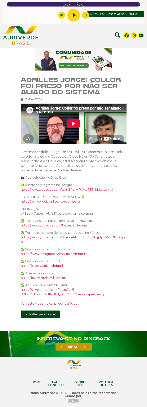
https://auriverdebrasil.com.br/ (43, 278)
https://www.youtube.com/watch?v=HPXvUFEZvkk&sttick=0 (67, 189)
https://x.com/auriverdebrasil (42, 266)
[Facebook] (126, 35)
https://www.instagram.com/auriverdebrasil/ (54, 254)
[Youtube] (141, 35)
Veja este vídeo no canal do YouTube (49, 303)
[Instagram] (134, 35)
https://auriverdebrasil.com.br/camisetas (51, 201)
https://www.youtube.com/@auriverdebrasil (54, 225)
